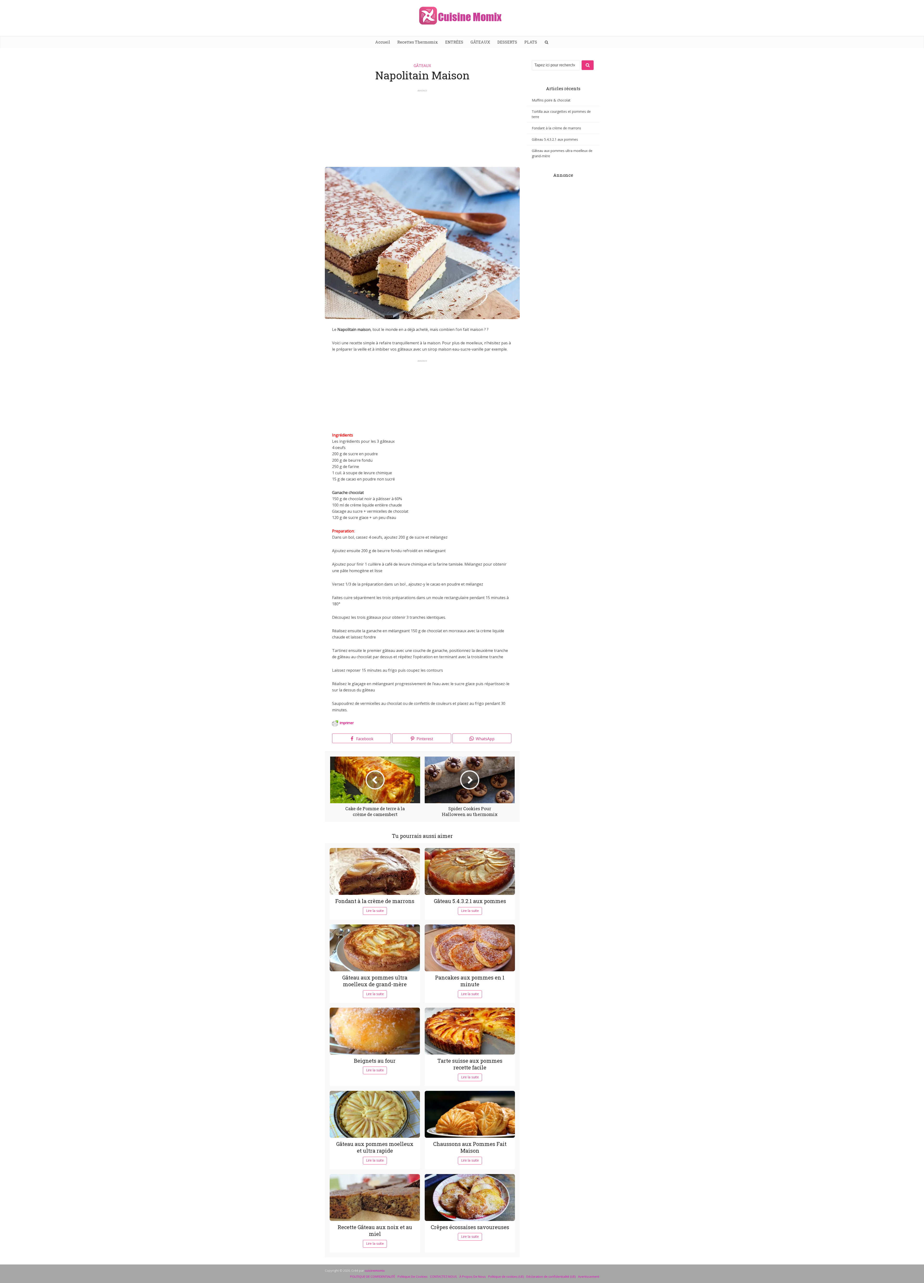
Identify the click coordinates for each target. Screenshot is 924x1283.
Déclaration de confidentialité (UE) (551, 1276)
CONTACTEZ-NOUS (443, 1276)
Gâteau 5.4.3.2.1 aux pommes (470, 900)
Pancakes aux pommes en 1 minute (470, 981)
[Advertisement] (422, 126)
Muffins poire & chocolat (551, 100)
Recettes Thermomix (417, 41)
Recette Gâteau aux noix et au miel (375, 1231)
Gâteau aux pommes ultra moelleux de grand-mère (374, 981)
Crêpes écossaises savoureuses (470, 1227)
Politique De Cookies (413, 1276)
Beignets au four (375, 1060)
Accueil (382, 41)
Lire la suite (375, 910)
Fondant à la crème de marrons (374, 900)
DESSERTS (507, 41)
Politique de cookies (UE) (506, 1276)
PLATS (530, 41)
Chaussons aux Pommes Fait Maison (470, 1147)
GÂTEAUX (480, 41)
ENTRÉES (454, 41)
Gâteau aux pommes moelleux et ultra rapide (374, 1147)
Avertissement (588, 1276)
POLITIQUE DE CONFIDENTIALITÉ (372, 1276)
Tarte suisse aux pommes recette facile (469, 1064)
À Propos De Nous (472, 1276)
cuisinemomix (375, 1270)
